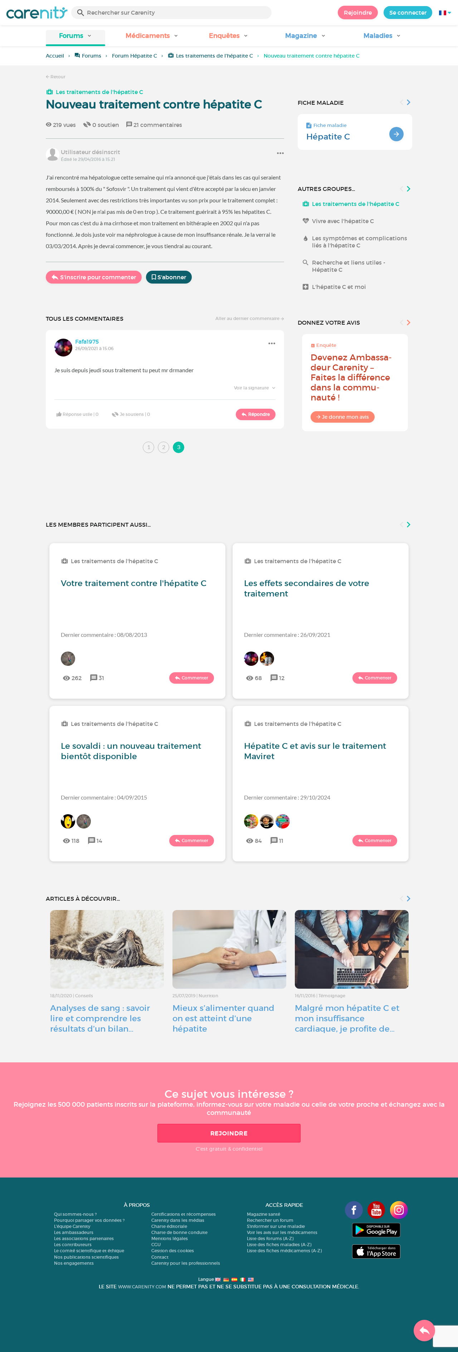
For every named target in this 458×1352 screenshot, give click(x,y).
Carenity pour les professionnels (185, 1263)
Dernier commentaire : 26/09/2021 (287, 634)
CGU (156, 1244)
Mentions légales (169, 1238)
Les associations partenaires (84, 1238)
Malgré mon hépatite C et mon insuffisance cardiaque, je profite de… (347, 1018)
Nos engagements (74, 1263)
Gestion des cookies (172, 1250)
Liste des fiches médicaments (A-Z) (284, 1250)
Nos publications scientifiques (86, 1257)
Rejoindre (358, 12)
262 (77, 678)
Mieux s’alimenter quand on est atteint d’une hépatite (223, 1018)
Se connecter (408, 12)
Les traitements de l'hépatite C (214, 56)
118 (75, 840)
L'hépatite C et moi (339, 286)
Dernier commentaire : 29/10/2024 (287, 797)
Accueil (55, 56)
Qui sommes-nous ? (75, 1214)
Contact (160, 1257)
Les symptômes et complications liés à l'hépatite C (359, 242)
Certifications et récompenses (183, 1214)
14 (99, 840)
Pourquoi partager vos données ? (89, 1220)
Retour (57, 76)
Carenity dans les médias (177, 1220)
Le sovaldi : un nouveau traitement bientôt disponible (131, 751)
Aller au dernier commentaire (248, 318)
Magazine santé (263, 1214)
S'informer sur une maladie (276, 1226)
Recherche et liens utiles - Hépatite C (348, 266)
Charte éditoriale (169, 1226)
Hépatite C (328, 137)
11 (281, 840)
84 (258, 840)
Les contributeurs (73, 1244)
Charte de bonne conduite (179, 1232)
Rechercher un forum (270, 1220)
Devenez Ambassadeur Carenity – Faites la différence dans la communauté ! (351, 377)
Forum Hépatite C (134, 56)
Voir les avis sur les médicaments (282, 1232)
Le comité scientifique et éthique (89, 1250)
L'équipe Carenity (72, 1226)
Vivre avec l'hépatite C (343, 221)
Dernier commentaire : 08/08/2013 (104, 634)
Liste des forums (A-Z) (270, 1238)
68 (258, 678)
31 (101, 678)
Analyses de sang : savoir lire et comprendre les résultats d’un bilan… (100, 1018)
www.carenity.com (142, 1286)
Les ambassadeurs (73, 1232)
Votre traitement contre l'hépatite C (133, 583)
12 (281, 678)
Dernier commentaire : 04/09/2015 (104, 797)
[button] (75, 38)
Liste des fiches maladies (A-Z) (279, 1244)
